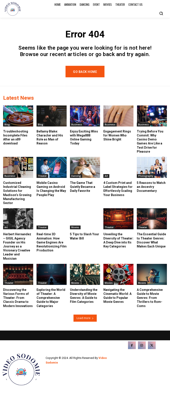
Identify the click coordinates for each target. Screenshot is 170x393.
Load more (84, 318)
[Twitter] (152, 345)
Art (106, 175)
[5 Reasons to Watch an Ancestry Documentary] (152, 167)
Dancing (76, 175)
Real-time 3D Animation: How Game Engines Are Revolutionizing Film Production (52, 242)
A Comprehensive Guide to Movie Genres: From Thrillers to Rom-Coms (150, 298)
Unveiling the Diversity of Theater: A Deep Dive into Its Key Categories (118, 240)
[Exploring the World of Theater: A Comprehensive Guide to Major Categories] (52, 274)
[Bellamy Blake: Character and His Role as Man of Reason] (52, 115)
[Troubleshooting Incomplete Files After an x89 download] (18, 115)
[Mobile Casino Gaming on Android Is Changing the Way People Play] (52, 167)
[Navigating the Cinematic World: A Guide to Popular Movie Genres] (118, 274)
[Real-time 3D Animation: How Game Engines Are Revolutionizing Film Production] (52, 218)
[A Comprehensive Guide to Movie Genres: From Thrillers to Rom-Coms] (152, 274)
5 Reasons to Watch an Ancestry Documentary (151, 187)
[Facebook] (132, 345)
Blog (7, 124)
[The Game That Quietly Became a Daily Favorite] (85, 167)
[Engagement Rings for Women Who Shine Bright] (118, 115)
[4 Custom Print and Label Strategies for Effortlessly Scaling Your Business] (118, 167)
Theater (42, 175)
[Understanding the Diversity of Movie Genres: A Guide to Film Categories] (85, 274)
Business (76, 124)
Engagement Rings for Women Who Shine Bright (117, 135)
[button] (161, 13)
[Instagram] (142, 345)
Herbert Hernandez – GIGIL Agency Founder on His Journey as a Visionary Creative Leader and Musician (17, 246)
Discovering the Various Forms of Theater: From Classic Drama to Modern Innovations (18, 298)
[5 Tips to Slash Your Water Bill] (85, 218)
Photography (145, 175)
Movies (75, 227)
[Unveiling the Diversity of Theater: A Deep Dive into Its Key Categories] (118, 218)
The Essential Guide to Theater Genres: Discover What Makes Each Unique (151, 240)
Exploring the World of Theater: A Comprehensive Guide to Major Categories (51, 298)
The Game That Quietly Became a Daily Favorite (82, 187)
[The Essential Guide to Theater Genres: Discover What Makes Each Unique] (152, 218)
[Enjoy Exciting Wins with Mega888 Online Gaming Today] (85, 115)
